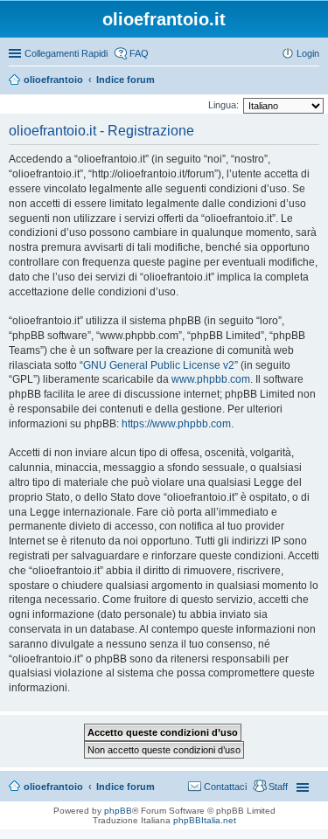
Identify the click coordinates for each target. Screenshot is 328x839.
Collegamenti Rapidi (66, 53)
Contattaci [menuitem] (225, 786)
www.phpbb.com (210, 379)
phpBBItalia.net (204, 820)
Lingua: (223, 105)
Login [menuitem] (308, 53)
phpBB (118, 810)
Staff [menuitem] (278, 786)
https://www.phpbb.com (176, 424)
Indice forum (125, 79)
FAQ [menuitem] (139, 53)
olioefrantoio (53, 79)
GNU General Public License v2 (158, 365)
